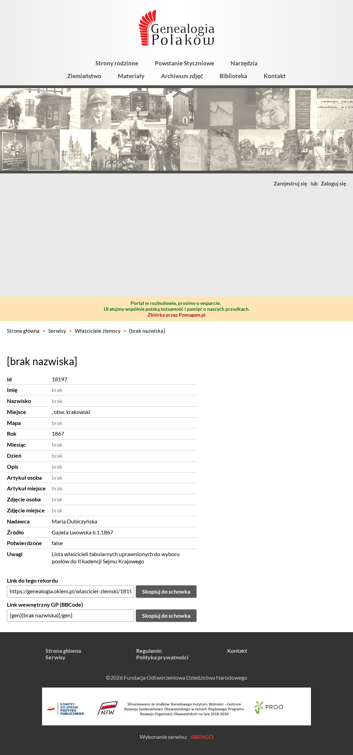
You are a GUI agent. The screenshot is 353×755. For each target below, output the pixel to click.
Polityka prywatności (162, 657)
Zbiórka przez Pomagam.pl (176, 315)
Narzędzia (244, 63)
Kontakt (275, 75)
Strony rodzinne (116, 63)
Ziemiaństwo (84, 75)
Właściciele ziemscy (98, 331)
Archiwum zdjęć (182, 75)
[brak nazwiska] (147, 331)
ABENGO (201, 736)
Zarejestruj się (290, 183)
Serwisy (57, 331)
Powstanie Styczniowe (184, 63)
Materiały (131, 75)
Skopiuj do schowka (166, 591)
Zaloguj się (333, 183)
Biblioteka (233, 75)
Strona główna (23, 331)
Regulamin (149, 650)
